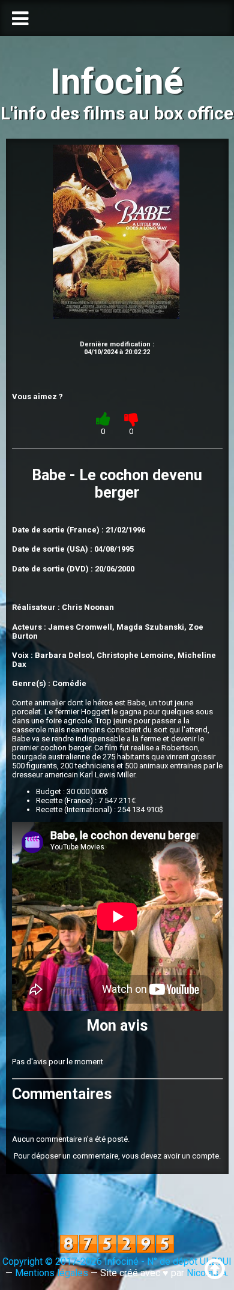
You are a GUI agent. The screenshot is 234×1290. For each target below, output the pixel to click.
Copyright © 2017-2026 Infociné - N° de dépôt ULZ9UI (117, 1261)
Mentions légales (51, 1273)
